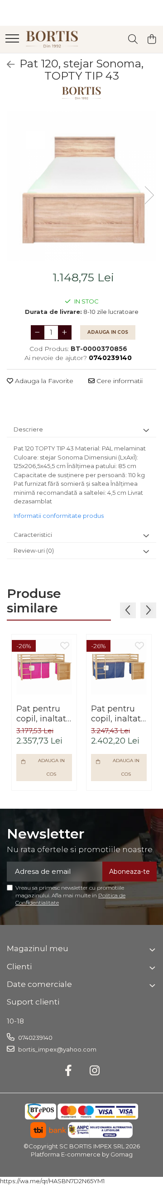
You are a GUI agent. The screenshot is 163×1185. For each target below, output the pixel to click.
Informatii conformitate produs (59, 515)
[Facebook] (69, 1071)
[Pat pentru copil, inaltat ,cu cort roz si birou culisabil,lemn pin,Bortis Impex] (44, 667)
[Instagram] (95, 1071)
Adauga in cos (107, 332)
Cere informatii (119, 381)
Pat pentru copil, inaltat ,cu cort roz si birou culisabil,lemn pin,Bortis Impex (44, 714)
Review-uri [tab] (34, 550)
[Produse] (12, 39)
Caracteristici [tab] (33, 534)
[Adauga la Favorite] (65, 646)
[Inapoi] (7, 64)
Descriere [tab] (28, 429)
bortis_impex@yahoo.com (56, 1049)
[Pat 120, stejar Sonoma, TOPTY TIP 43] (81, 186)
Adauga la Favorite (43, 381)
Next (149, 195)
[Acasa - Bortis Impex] (52, 39)
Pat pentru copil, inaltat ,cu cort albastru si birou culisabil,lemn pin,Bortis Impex (119, 714)
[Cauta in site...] (133, 39)
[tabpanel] (81, 186)
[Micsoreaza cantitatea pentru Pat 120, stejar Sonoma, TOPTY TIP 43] (37, 332)
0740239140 (35, 1037)
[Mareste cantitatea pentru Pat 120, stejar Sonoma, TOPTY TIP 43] (65, 332)
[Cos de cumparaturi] (151, 39)
